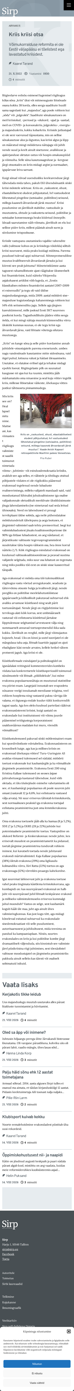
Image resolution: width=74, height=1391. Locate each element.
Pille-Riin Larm (16, 1098)
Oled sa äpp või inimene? (24, 1032)
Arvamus (14, 25)
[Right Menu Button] (69, 5)
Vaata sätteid (37, 1382)
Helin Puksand (16, 1176)
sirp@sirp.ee (10, 1249)
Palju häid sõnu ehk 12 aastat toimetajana (27, 1075)
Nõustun (37, 1363)
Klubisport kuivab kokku (23, 1117)
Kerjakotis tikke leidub (21, 994)
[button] (69, 1331)
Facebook (8, 1254)
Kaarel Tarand (23, 64)
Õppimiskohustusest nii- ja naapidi (32, 1155)
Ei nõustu (37, 1373)
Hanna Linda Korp (18, 1053)
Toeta (5, 1259)
